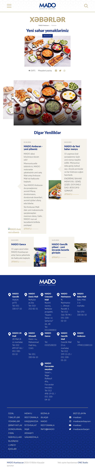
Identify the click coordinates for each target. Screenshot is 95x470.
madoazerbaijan (81, 429)
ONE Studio (83, 463)
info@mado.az (49, 429)
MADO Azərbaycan (15, 463)
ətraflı (28, 229)
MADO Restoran (44, 25)
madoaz (77, 417)
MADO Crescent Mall (49, 297)
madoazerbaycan (82, 421)
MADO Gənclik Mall (64, 336)
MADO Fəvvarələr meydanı (49, 366)
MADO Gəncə (18, 244)
